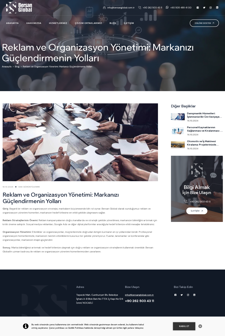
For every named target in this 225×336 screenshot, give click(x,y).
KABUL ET (184, 326)
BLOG (113, 23)
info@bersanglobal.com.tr (139, 294)
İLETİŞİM (129, 23)
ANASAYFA (12, 23)
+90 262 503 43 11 (139, 301)
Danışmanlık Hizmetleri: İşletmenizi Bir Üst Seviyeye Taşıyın (203, 115)
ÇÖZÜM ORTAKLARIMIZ (88, 23)
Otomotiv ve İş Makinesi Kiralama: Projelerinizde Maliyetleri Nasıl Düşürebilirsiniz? (201, 143)
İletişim (195, 211)
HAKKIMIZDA (33, 23)
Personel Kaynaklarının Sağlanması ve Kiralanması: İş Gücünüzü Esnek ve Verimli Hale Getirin (204, 129)
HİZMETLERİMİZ (58, 23)
